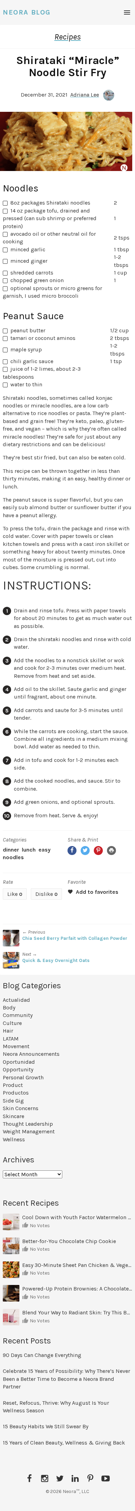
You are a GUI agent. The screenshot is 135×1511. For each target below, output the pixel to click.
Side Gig (13, 1100)
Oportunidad (19, 1062)
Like (14, 894)
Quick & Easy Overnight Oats (56, 960)
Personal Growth (23, 1077)
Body (9, 1007)
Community (18, 1015)
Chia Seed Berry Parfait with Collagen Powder (74, 938)
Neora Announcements (31, 1054)
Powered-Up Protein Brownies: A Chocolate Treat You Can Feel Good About (77, 1288)
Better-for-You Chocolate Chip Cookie (69, 1241)
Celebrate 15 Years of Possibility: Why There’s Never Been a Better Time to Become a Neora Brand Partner (66, 1379)
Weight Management (29, 1131)
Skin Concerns (20, 1108)
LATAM (11, 1038)
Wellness (14, 1139)
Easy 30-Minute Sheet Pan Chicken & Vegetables (77, 1265)
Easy (44, 849)
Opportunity (18, 1069)
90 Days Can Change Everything (42, 1355)
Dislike (46, 894)
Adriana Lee (84, 94)
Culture (12, 1023)
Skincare (13, 1116)
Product (13, 1085)
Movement (16, 1046)
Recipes (67, 37)
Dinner (11, 849)
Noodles (13, 857)
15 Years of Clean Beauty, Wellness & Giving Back (64, 1442)
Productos (16, 1092)
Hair (8, 1030)
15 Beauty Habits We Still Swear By (45, 1426)
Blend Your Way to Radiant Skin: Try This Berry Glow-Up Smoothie (77, 1312)
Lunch (29, 849)
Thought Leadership (28, 1124)
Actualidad (16, 1000)
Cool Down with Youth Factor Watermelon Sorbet (77, 1217)
